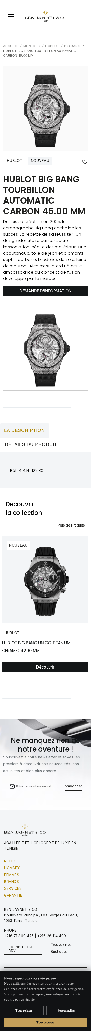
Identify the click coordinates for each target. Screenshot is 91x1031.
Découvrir (45, 667)
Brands (11, 881)
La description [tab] (24, 430)
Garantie (13, 895)
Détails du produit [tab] (31, 444)
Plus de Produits (71, 525)
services (13, 888)
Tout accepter (45, 1022)
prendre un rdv (20, 949)
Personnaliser (67, 1010)
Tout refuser (24, 1010)
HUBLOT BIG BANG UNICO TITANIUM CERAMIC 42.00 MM (36, 647)
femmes (11, 875)
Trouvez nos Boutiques (61, 948)
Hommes (12, 868)
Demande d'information (45, 290)
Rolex (10, 861)
